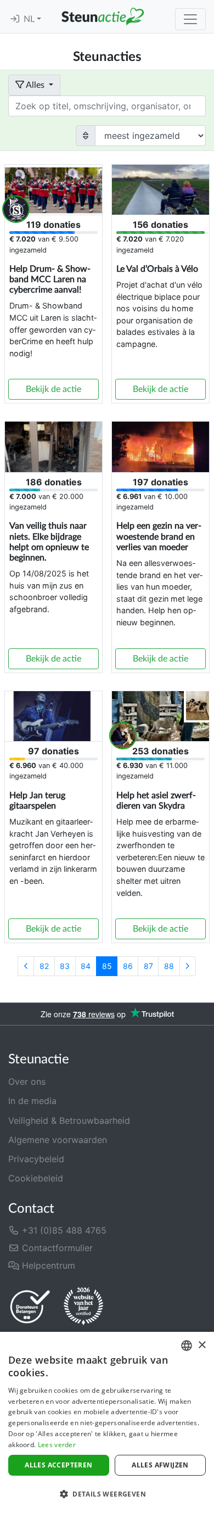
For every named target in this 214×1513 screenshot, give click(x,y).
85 (107, 966)
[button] (107, 1493)
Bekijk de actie (53, 389)
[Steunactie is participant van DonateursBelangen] (30, 1306)
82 (44, 966)
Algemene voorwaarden (57, 1139)
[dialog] (107, 1422)
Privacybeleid (36, 1158)
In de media (32, 1100)
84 (86, 966)
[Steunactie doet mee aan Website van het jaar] (83, 1306)
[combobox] (186, 1345)
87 (148, 966)
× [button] (202, 1345)
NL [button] (30, 19)
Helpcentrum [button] (47, 1265)
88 (169, 966)
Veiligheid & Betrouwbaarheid (69, 1120)
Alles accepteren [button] (58, 1465)
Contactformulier (56, 1247)
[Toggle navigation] (190, 19)
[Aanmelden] (14, 19)
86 (128, 966)
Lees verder (57, 1444)
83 (65, 966)
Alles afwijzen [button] (160, 1465)
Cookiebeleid (35, 1178)
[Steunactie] (102, 16)
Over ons (27, 1081)
